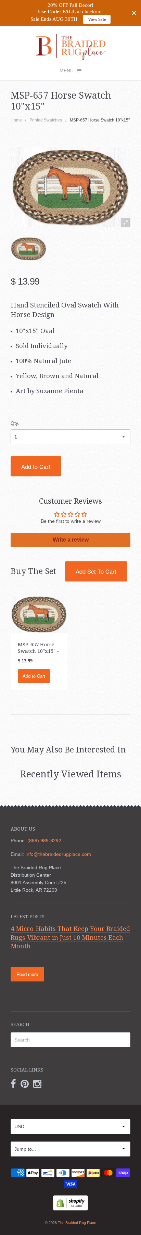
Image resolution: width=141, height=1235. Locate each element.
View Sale (97, 19)
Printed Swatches (45, 120)
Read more (27, 974)
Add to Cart (35, 466)
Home (16, 120)
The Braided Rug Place (77, 1223)
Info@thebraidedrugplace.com (58, 854)
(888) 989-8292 (44, 840)
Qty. (15, 423)
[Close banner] (134, 13)
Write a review (71, 540)
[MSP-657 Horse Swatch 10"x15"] (29, 249)
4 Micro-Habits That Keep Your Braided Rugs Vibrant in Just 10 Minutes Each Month (70, 937)
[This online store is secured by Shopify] (70, 1202)
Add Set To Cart (96, 571)
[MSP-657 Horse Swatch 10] (39, 614)
